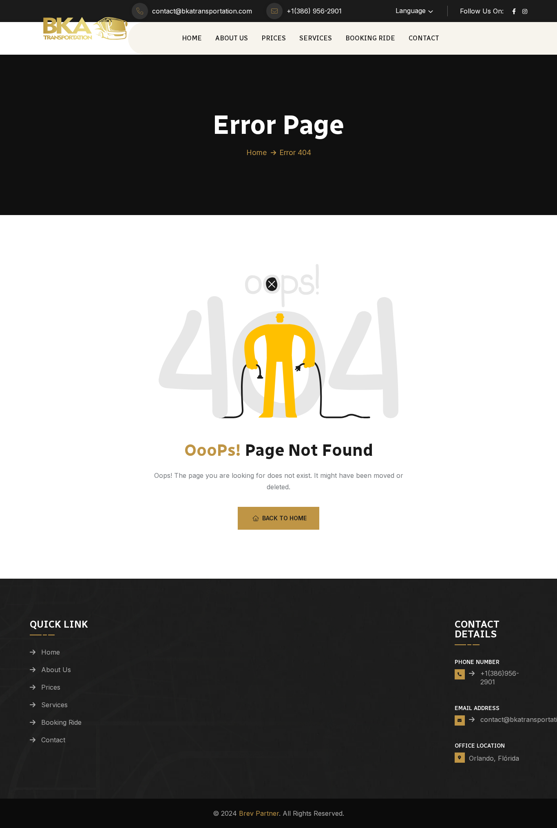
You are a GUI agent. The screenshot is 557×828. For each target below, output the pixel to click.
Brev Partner (259, 813)
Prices (273, 38)
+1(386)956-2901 (499, 677)
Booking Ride (370, 38)
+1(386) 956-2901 (314, 11)
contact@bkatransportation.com (202, 11)
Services (315, 38)
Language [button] (411, 11)
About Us (231, 38)
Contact (424, 38)
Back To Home (284, 518)
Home (192, 38)
